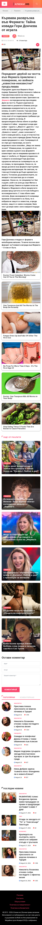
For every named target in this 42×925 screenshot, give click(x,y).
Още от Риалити (12, 437)
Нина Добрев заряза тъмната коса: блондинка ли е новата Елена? (26, 771)
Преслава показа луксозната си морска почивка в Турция (25, 709)
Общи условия (20, 901)
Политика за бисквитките (20, 908)
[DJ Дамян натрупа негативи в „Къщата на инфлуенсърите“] (21, 599)
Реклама (20, 895)
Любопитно (18, 703)
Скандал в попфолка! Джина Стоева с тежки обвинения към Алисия (26, 739)
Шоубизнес (22, 831)
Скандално (17, 733)
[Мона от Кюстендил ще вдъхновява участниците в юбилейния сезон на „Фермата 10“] (21, 528)
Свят (20, 816)
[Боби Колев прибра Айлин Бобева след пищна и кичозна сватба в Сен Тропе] (21, 635)
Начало (5, 11)
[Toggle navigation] (4, 4)
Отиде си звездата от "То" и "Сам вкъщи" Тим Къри (29, 822)
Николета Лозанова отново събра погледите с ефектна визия (26, 724)
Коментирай (10, 690)
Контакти (19, 898)
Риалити (17, 11)
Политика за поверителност (20, 905)
